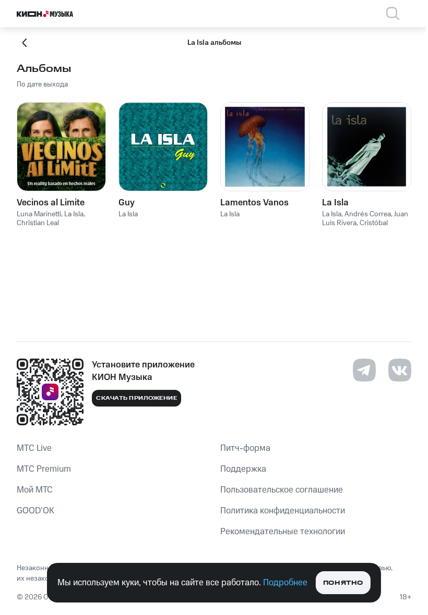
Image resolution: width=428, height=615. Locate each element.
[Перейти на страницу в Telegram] (364, 370)
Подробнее (285, 582)
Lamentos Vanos (254, 203)
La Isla (335, 203)
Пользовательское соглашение (281, 490)
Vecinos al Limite (51, 203)
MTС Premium (44, 469)
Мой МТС (35, 490)
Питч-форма (245, 448)
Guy (126, 203)
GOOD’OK (35, 511)
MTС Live (34, 448)
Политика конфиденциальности (282, 511)
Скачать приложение (136, 398)
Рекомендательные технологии (282, 531)
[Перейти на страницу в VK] (399, 370)
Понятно (343, 583)
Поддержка (243, 469)
